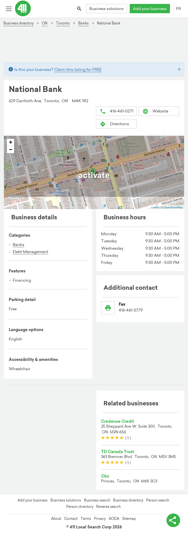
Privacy (100, 518)
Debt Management (30, 251)
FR (178, 8)
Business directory (128, 500)
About (56, 518)
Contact (71, 518)
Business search (97, 500)
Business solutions (106, 8)
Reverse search (108, 506)
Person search (157, 500)
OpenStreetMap (173, 207)
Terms (86, 518)
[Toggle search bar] (79, 8)
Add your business (150, 8)
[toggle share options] (173, 520)
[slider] (112, 437)
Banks (18, 244)
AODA (114, 518)
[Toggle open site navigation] (8, 8)
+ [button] (10, 142)
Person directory (79, 506)
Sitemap (129, 518)
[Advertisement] (94, 46)
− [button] (10, 149)
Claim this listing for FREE (78, 69)
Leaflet (155, 207)
